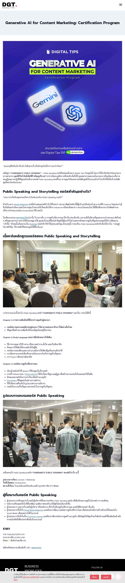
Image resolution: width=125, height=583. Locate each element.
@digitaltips (36, 547)
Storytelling (12, 380)
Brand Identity (31, 374)
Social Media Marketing (34, 510)
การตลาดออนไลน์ (21, 217)
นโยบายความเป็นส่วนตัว (31, 577)
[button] (121, 4)
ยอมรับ (106, 577)
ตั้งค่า (16, 580)
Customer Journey (35, 516)
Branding (33, 224)
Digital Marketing (21, 204)
